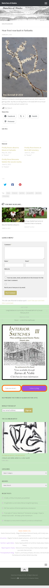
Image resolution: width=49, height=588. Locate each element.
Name (6, 261)
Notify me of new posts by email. (15, 287)
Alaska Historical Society (8, 533)
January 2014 (30, 193)
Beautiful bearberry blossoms (10, 225)
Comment (8, 244)
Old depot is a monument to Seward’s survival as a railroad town (23, 520)
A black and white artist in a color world (16, 458)
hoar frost (21, 193)
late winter (38, 193)
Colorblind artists (8, 455)
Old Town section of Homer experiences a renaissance (20, 508)
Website (7, 269)
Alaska (8, 193)
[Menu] (46, 3)
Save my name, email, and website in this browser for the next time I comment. (23, 279)
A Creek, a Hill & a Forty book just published (17, 498)
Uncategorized (7, 24)
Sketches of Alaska (9, 3)
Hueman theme (34, 578)
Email (27, 261)
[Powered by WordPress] (18, 578)
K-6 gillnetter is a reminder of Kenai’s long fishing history (21, 503)
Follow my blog (34, 388)
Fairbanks (14, 193)
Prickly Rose (6, 196)
